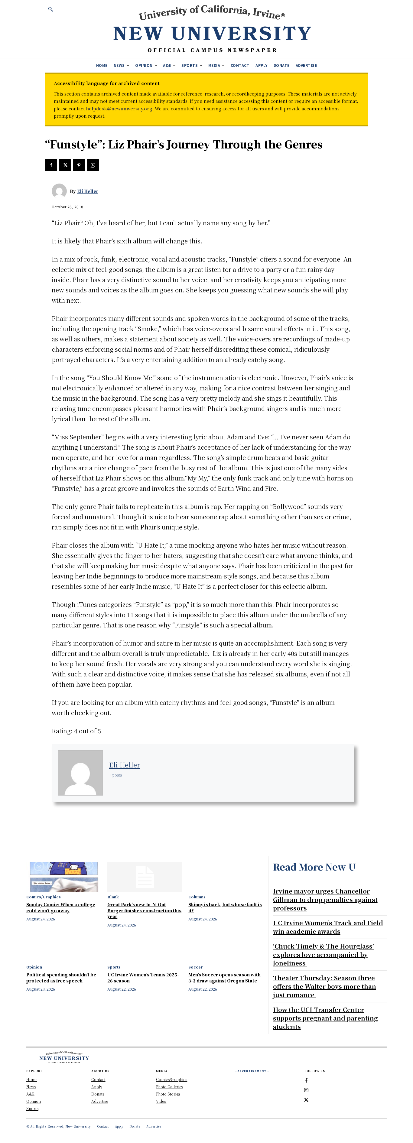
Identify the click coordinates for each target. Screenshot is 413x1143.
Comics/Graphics (43, 897)
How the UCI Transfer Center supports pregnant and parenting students (325, 1018)
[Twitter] (65, 165)
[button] (50, 9)
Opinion (34, 967)
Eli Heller (87, 191)
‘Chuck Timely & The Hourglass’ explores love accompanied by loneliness (323, 954)
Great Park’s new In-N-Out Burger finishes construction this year (144, 910)
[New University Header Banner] (212, 28)
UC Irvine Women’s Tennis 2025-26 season (143, 978)
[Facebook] (51, 165)
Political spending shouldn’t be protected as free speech (61, 978)
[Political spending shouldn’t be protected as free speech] (63, 947)
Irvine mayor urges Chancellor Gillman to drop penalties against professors (325, 899)
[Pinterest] (79, 165)
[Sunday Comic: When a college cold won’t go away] (63, 877)
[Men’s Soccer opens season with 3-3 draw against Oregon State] (225, 947)
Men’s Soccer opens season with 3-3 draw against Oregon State (224, 978)
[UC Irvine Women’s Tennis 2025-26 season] (144, 947)
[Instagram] (306, 1090)
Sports (114, 967)
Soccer (195, 967)
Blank (113, 897)
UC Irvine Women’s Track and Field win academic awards (328, 927)
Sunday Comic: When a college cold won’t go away (60, 907)
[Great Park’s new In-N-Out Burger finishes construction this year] (144, 877)
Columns (197, 897)
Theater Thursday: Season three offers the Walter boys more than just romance (324, 986)
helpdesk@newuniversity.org (119, 109)
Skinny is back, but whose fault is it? (225, 907)
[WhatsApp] (93, 165)
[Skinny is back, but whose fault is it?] (225, 877)
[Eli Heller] (61, 191)
